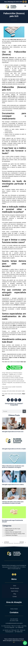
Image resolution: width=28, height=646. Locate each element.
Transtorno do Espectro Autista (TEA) (15, 533)
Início (14, 585)
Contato (15, 596)
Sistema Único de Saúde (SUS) (13, 532)
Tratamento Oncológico (11, 535)
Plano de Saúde (9, 530)
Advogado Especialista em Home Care (12, 431)
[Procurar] (24, 411)
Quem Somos (14, 591)
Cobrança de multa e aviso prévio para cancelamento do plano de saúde (12, 502)
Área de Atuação (14, 588)
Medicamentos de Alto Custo (12, 528)
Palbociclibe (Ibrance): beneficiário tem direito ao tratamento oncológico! (13, 466)
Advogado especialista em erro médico (13, 484)
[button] (25, 6)
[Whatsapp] (23, 2)
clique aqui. (23, 361)
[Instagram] (26, 2)
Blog (14, 593)
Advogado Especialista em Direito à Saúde (14, 448)
